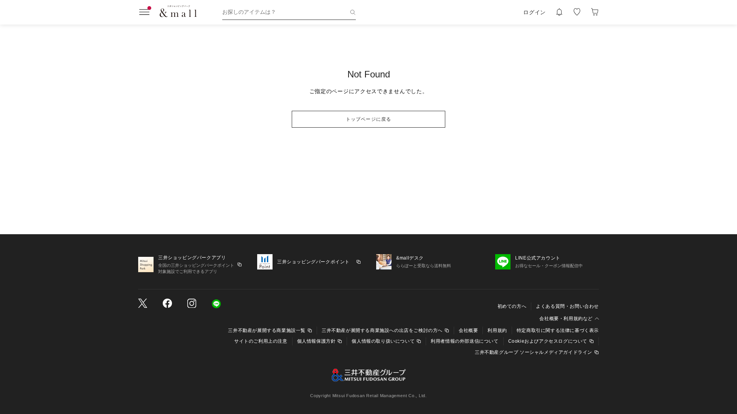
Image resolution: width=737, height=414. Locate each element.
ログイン (534, 12)
